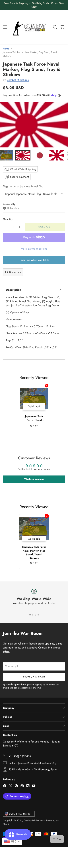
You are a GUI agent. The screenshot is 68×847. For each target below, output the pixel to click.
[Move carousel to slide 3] (35, 615)
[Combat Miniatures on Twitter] (10, 786)
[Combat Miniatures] (30, 27)
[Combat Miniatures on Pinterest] (16, 786)
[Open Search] (55, 27)
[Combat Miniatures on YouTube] (34, 786)
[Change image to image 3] (40, 155)
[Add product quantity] (19, 227)
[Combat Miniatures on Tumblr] (28, 786)
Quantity (8, 219)
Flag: (23, 186)
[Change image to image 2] (22, 155)
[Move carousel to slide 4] (38, 615)
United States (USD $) (19, 814)
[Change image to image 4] (57, 155)
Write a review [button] (34, 479)
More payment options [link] (34, 249)
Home (6, 48)
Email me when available (34, 260)
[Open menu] (5, 27)
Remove (46, 385)
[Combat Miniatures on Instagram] (22, 786)
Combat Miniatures (18, 80)
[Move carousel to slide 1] (30, 615)
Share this (15, 272)
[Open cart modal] (62, 27)
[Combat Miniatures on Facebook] (5, 786)
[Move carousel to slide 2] (32, 615)
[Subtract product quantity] (6, 227)
